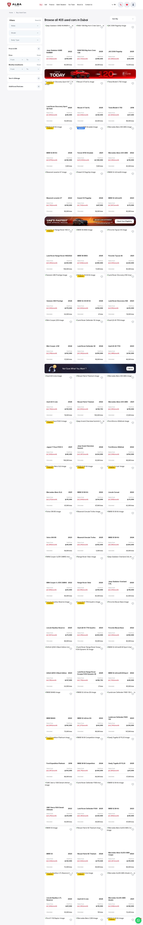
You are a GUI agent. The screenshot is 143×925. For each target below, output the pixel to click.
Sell (46, 4)
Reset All (38, 20)
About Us (80, 4)
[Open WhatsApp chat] (138, 920)
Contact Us (88, 4)
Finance (51, 4)
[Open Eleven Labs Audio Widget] (120, 4)
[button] (133, 4)
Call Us (130, 369)
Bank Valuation (61, 4)
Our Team (71, 4)
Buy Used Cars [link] (21, 12)
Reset (39, 55)
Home (11, 12)
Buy (41, 4)
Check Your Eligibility (124, 221)
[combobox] (11, 26)
